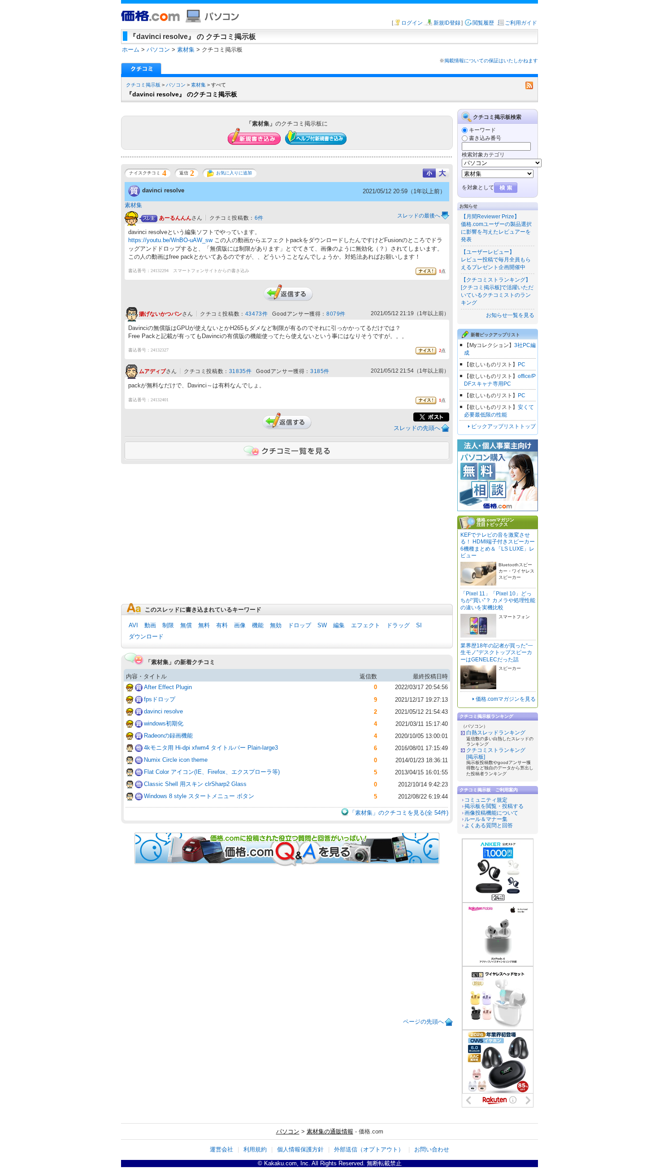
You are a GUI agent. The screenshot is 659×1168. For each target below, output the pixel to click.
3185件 (320, 371)
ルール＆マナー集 (485, 819)
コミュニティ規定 (485, 800)
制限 (168, 625)
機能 (258, 625)
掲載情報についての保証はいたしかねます (491, 60)
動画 (150, 625)
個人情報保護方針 (300, 1149)
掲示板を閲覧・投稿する (494, 806)
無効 (276, 625)
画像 (240, 625)
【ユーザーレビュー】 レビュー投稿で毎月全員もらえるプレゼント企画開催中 (496, 259)
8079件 (336, 314)
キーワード (482, 130)
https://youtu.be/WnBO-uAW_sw (170, 240)
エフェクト (365, 625)
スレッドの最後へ (418, 216)
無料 (204, 625)
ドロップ (299, 625)
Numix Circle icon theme (176, 759)
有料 (222, 625)
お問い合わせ (431, 1149)
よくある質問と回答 (488, 825)
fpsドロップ (159, 699)
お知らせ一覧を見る (510, 315)
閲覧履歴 (483, 23)
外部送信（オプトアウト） (369, 1149)
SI (419, 625)
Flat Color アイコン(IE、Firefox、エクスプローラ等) (212, 772)
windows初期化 (163, 723)
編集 (339, 625)
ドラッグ (398, 625)
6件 (259, 218)
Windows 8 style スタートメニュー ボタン (199, 796)
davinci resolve (163, 190)
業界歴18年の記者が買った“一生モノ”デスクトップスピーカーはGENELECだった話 (496, 653)
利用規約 (255, 1149)
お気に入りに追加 (234, 172)
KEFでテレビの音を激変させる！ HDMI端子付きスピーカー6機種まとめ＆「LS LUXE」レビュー (497, 545)
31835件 (240, 371)
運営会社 (221, 1149)
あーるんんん (175, 218)
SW (322, 625)
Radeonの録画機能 (168, 735)
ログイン (412, 23)
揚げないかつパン (160, 314)
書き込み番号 (485, 138)
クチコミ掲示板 (143, 84)
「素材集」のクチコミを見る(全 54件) (398, 812)
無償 (186, 625)
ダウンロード (146, 636)
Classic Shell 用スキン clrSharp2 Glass (195, 784)
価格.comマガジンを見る (506, 699)
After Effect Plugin (168, 687)
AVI (133, 625)
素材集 (198, 84)
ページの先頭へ (423, 1021)
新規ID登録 (447, 23)
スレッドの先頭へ (417, 428)
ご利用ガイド (521, 23)
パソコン (176, 84)
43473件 (256, 314)
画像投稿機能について (491, 813)
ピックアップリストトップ (503, 426)
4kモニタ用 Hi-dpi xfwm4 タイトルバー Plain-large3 (211, 747)
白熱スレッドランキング (495, 732)
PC (521, 364)
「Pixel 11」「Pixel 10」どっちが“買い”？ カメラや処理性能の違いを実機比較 (497, 601)
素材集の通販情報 (330, 1131)
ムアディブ (152, 372)
